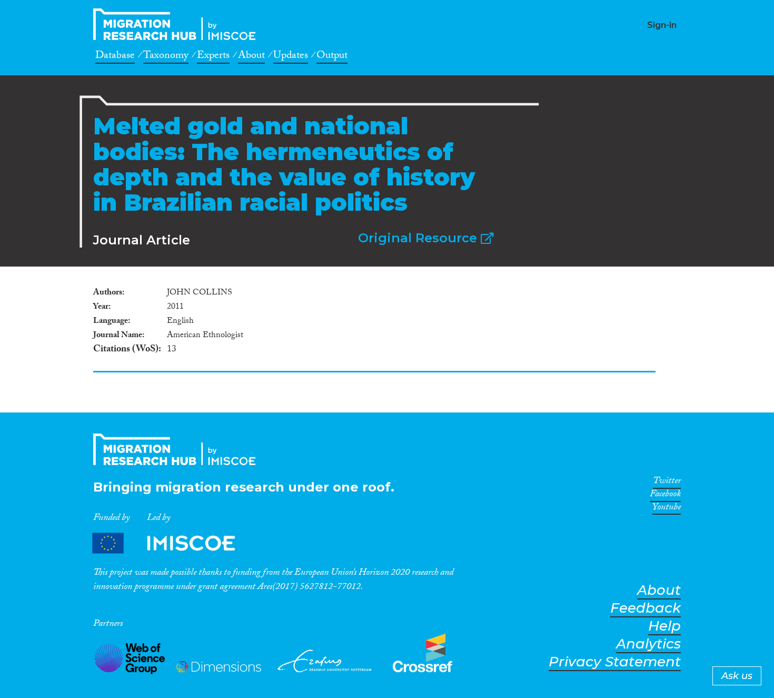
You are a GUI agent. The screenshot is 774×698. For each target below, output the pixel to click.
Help (664, 626)
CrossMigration (177, 24)
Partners (172, 543)
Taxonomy (165, 57)
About (251, 57)
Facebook (665, 495)
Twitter (667, 482)
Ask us (736, 676)
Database (115, 57)
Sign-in (662, 25)
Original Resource (419, 237)
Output (332, 57)
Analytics (648, 644)
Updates (290, 57)
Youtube (666, 509)
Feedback (645, 608)
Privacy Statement (615, 662)
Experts (213, 57)
